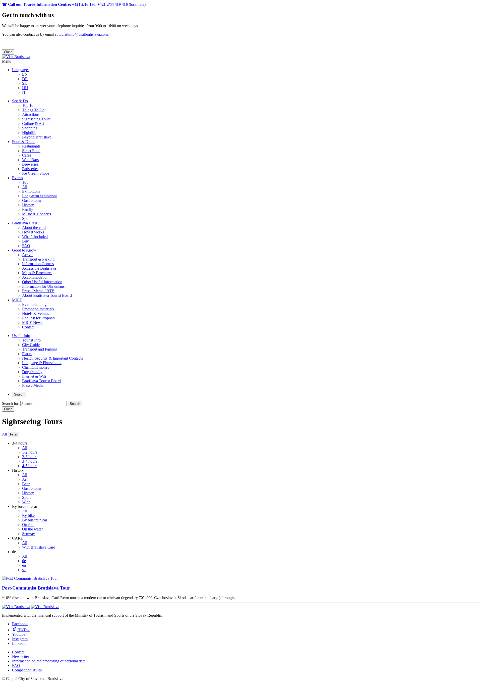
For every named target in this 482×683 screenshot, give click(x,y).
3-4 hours (29, 461)
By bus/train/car (34, 520)
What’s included (35, 236)
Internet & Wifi (34, 376)
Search (19, 394)
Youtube (18, 634)
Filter (13, 434)
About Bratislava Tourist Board (47, 295)
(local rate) (74, 4)
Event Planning (34, 304)
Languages (20, 70)
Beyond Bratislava (36, 137)
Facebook (20, 624)
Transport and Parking (39, 349)
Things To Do (33, 110)
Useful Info (21, 335)
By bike (28, 515)
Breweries (30, 164)
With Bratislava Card (38, 547)
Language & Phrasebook (42, 363)
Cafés (26, 155)
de (24, 561)
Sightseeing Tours (36, 119)
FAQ (26, 245)
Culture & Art (33, 123)
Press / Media (32, 385)
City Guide (31, 345)
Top (25, 182)
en (24, 565)
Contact (28, 327)
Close (8, 52)
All (24, 187)
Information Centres (38, 264)
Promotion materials (38, 309)
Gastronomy (32, 200)
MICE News (32, 322)
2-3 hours (29, 457)
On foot (28, 524)
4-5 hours (29, 466)
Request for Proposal (38, 318)
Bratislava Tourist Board (41, 381)
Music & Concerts (36, 214)
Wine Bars (30, 160)
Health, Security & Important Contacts (52, 358)
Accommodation (35, 277)
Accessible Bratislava (39, 268)
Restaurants (31, 146)
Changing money (35, 367)
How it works (33, 232)
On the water (32, 529)
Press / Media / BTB (38, 291)
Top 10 (27, 105)
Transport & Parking (38, 259)
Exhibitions (31, 191)
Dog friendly (32, 372)
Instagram (20, 639)
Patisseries (30, 169)
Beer (26, 484)
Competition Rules (27, 670)
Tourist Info (31, 340)
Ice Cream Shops (35, 173)
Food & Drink (23, 141)
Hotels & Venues (35, 313)
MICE (17, 300)
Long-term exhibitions (39, 196)
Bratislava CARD (26, 223)
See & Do (20, 101)
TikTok (23, 630)
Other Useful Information (42, 282)
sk (24, 570)
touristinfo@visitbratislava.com (83, 34)
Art (24, 479)
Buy (25, 241)
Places (27, 354)
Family (27, 209)
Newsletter (20, 656)
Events (17, 178)
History (28, 205)
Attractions (30, 114)
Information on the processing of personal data (48, 661)
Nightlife (29, 132)
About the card (34, 227)
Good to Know (24, 250)
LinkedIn (19, 643)
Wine (26, 502)
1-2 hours (29, 452)
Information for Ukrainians (43, 286)
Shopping (29, 128)
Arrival (27, 255)
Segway (28, 533)
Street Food (31, 151)
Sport (26, 218)
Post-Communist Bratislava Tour (36, 588)
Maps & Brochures (37, 273)
